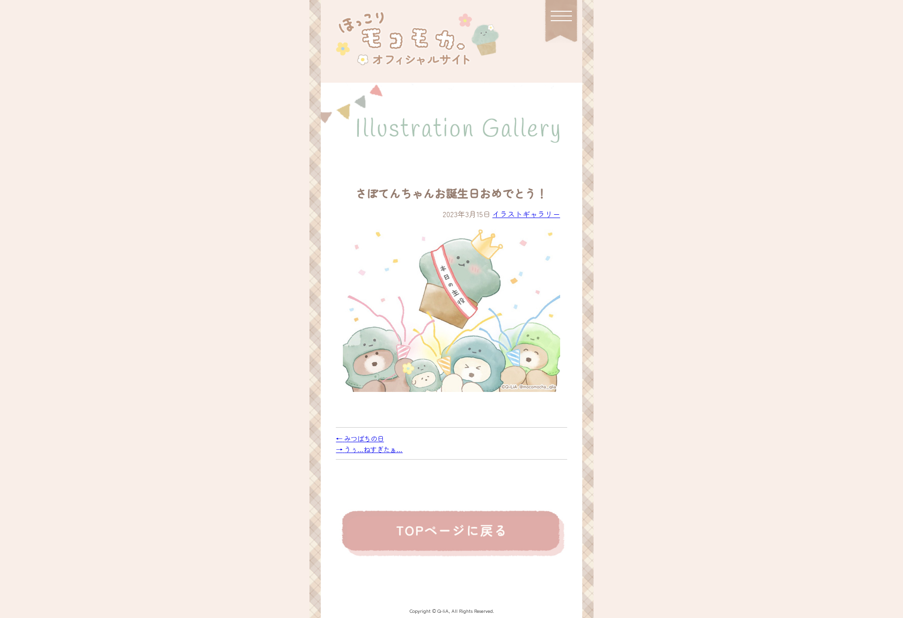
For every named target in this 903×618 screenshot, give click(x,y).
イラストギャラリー (526, 213)
